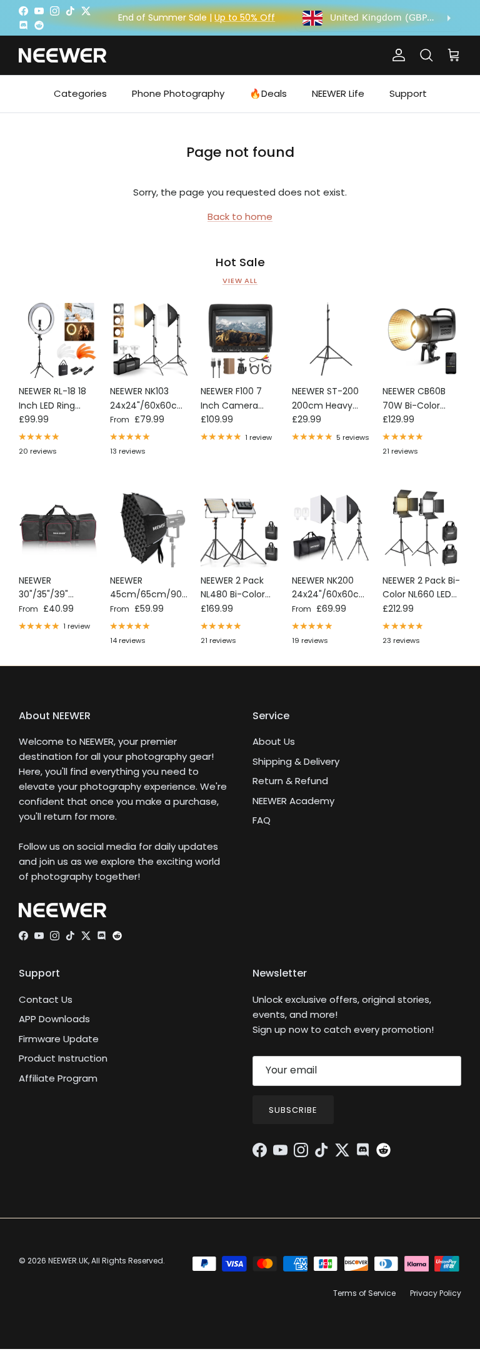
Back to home (240, 216)
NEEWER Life (338, 93)
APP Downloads (54, 1018)
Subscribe (293, 1110)
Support (408, 93)
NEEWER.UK (68, 1260)
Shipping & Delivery (295, 761)
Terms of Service (364, 1293)
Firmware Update (59, 1038)
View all (240, 281)
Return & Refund (290, 780)
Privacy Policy (435, 1293)
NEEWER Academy (293, 800)
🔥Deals (268, 93)
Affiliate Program (58, 1078)
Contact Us (45, 999)
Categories (80, 93)
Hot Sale (240, 262)
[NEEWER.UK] (62, 55)
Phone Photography (178, 93)
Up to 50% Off (244, 17)
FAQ (261, 820)
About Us (273, 741)
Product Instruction (63, 1058)
